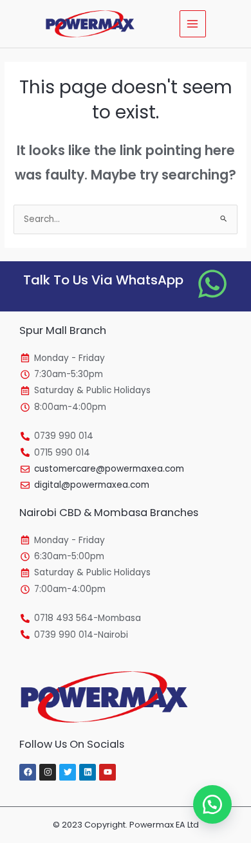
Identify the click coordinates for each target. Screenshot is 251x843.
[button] (212, 804)
